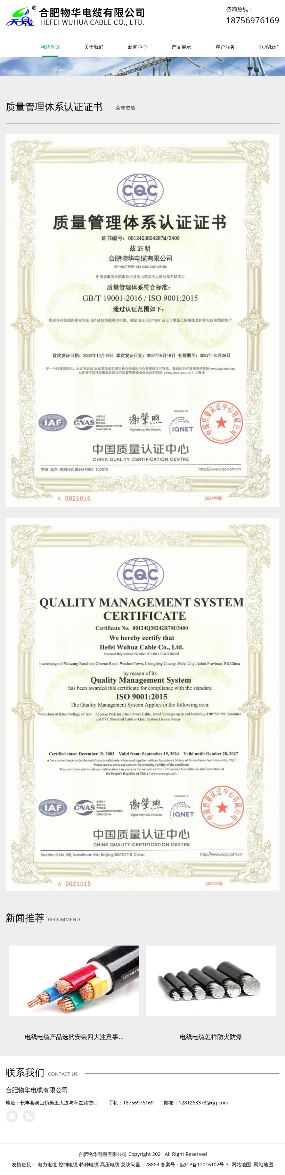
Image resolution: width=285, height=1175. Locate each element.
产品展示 (181, 46)
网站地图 (241, 1164)
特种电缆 (89, 1164)
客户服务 (225, 46)
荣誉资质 (125, 107)
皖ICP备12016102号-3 (204, 1164)
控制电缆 (68, 1164)
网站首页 (50, 46)
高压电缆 (110, 1164)
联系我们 (269, 46)
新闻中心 (137, 46)
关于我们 (94, 46)
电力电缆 (47, 1164)
